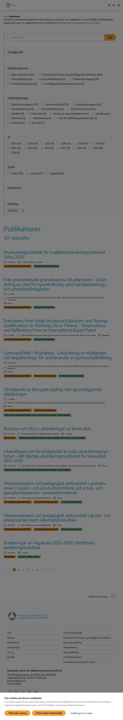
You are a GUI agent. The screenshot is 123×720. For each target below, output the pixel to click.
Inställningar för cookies (81, 713)
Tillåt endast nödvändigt (49, 713)
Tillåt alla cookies (17, 713)
